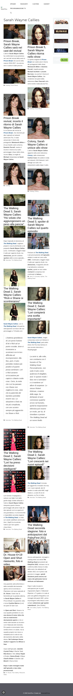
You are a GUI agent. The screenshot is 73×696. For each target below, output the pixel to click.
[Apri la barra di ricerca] (11, 13)
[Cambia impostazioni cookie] (3, 692)
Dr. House (8, 672)
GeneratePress (45, 693)
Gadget (47, 4)
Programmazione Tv (18, 8)
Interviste (8, 260)
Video (5, 674)
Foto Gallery (33, 607)
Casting (35, 4)
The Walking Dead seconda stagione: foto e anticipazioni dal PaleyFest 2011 (37, 531)
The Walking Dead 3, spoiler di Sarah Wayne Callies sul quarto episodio (38, 225)
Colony (37, 191)
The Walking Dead (16, 260)
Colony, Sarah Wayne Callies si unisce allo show (37, 144)
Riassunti (24, 4)
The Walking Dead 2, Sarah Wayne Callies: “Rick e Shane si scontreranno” (13, 295)
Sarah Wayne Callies (35, 337)
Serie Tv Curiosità (35, 276)
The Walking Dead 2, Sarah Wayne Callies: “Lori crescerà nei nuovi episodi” (38, 458)
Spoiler (13, 4)
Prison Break (8, 61)
